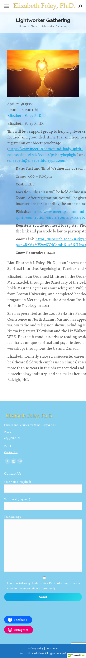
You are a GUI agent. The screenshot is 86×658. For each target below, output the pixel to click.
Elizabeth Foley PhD (24, 115)
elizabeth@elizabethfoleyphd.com (37, 160)
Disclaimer (52, 648)
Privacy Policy (35, 648)
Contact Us (11, 452)
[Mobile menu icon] (6, 6)
